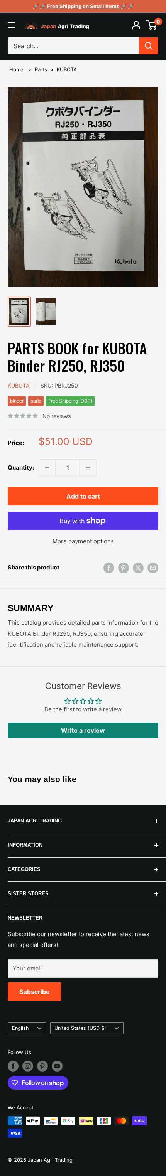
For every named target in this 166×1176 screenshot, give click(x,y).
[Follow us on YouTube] (57, 1066)
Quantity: (21, 467)
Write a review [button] (83, 730)
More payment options (83, 541)
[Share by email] (152, 567)
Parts (41, 69)
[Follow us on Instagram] (27, 1066)
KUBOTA (67, 69)
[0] (152, 25)
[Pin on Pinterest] (123, 567)
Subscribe (34, 992)
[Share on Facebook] (108, 567)
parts (35, 401)
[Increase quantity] (88, 468)
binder (17, 401)
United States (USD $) (80, 1028)
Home (16, 69)
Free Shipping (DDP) (70, 401)
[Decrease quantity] (47, 468)
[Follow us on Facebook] (13, 1066)
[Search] (148, 45)
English (20, 1028)
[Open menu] (11, 25)
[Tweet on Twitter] (138, 567)
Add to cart (83, 496)
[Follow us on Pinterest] (42, 1066)
